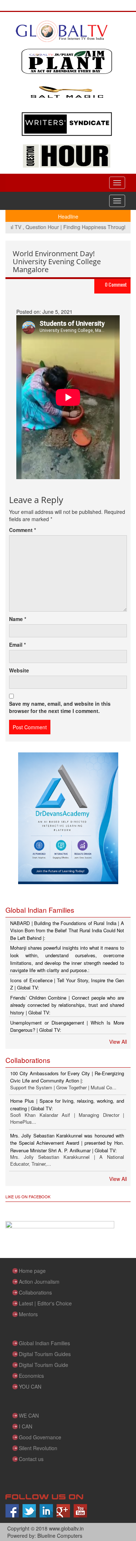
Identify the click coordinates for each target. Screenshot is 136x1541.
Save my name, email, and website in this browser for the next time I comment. (60, 707)
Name (17, 618)
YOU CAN (30, 1386)
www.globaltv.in (66, 1528)
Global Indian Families (44, 1343)
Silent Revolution (38, 1448)
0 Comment (116, 284)
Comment (22, 529)
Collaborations (35, 1292)
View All (118, 1041)
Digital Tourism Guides (45, 1354)
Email (17, 644)
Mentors (28, 1314)
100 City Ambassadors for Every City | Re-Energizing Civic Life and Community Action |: (67, 1077)
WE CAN (29, 1415)
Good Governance (40, 1437)
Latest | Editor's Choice (45, 1303)
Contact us (31, 1458)
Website (19, 670)
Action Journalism (39, 1281)
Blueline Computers (59, 1535)
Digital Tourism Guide (43, 1364)
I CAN (25, 1426)
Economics (31, 1375)
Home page (32, 1270)
